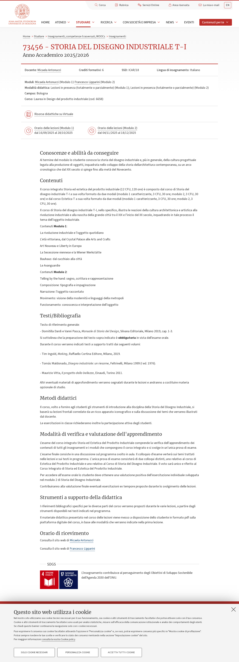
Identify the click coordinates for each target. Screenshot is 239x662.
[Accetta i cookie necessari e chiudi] (233, 609)
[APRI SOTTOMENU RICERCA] (115, 22)
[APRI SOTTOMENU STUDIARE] (92, 22)
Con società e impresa (139, 22)
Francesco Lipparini (87, 82)
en (227, 5)
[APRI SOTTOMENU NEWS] (176, 22)
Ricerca (107, 22)
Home (45, 22)
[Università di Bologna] (22, 14)
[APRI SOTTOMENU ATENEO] (68, 22)
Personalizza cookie (77, 652)
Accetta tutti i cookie (121, 652)
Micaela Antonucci (49, 70)
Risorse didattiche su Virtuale (53, 114)
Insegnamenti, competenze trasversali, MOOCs (76, 36)
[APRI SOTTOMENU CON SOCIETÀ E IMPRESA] (158, 22)
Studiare (83, 22)
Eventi (189, 22)
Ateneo (60, 22)
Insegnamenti (117, 36)
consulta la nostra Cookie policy (58, 639)
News (170, 22)
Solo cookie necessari (34, 652)
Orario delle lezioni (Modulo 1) (54, 128)
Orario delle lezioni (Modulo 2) (117, 128)
